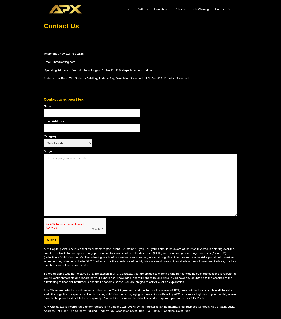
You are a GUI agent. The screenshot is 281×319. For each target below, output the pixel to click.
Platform (142, 9)
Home (127, 9)
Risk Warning (200, 9)
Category (50, 136)
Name (48, 106)
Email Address (54, 121)
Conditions (161, 9)
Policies (180, 9)
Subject (49, 151)
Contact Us (222, 9)
